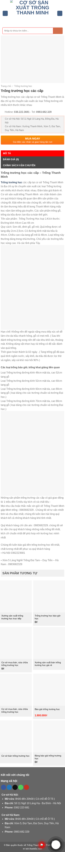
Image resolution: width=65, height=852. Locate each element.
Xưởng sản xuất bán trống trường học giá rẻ (48, 664)
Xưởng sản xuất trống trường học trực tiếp (12, 617)
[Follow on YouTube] (26, 787)
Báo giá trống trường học (47, 709)
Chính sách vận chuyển (19, 165)
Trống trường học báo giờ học (47, 617)
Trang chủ (6, 86)
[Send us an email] (15, 787)
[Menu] (5, 13)
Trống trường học (23, 86)
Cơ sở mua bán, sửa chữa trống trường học (14, 664)
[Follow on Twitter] (9, 787)
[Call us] (20, 787)
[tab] (32, 153)
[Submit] (58, 30)
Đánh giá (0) (11, 159)
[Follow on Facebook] (3, 787)
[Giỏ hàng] (59, 13)
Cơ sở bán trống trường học (15, 756)
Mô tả (7, 153)
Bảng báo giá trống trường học (48, 757)
